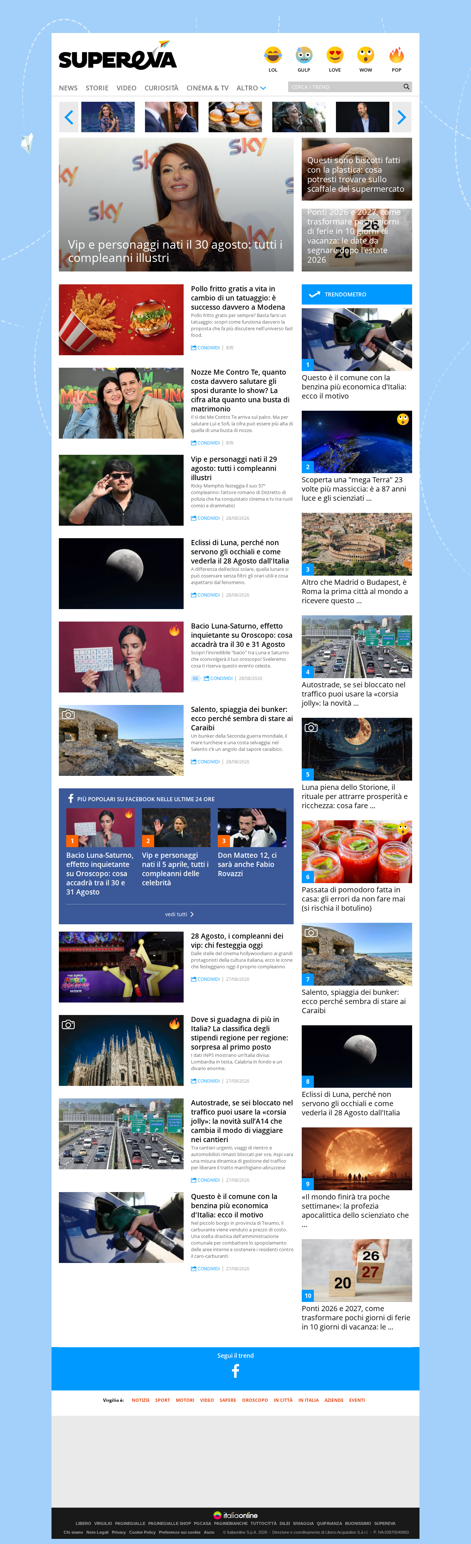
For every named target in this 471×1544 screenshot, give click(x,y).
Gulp (304, 69)
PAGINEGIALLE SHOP (169, 1524)
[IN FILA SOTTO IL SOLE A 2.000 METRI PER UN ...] (235, 117)
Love (335, 69)
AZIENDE (334, 1400)
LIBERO (83, 1524)
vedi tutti (176, 914)
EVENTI (357, 1400)
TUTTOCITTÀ (264, 1524)
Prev (68, 117)
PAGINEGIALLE (130, 1524)
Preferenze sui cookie (180, 1532)
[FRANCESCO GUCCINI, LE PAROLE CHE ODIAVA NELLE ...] (299, 117)
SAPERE (228, 1400)
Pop (396, 69)
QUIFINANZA (329, 1524)
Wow (366, 69)
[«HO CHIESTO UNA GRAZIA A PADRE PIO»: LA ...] (108, 117)
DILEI (285, 1524)
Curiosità (161, 87)
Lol (273, 69)
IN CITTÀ (283, 1400)
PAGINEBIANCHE (231, 1524)
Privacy (119, 1532)
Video (127, 87)
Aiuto (209, 1532)
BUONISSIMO (358, 1524)
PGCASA (202, 1524)
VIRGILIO (103, 1524)
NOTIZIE (141, 1400)
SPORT (162, 1400)
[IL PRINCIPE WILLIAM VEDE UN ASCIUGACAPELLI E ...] (362, 117)
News (68, 87)
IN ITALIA (308, 1400)
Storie (97, 87)
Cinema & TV (208, 87)
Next (401, 117)
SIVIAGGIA (303, 1524)
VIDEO (207, 1400)
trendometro (345, 294)
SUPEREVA (385, 1524)
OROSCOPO (255, 1400)
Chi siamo (73, 1532)
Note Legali (97, 1532)
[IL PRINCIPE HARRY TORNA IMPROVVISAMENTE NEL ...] (171, 117)
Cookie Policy (142, 1532)
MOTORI (185, 1400)
